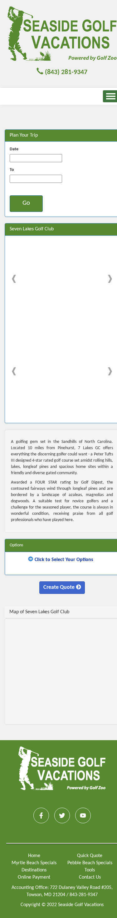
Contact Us (90, 877)
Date (14, 149)
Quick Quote (89, 855)
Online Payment (34, 877)
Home (34, 855)
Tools (90, 870)
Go (26, 203)
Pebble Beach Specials (89, 862)
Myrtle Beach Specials (34, 862)
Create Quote (59, 587)
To (12, 170)
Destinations (34, 870)
